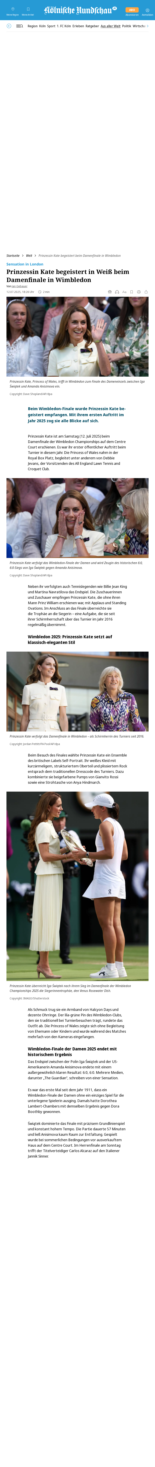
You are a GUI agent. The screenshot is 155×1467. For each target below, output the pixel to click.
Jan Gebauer (19, 286)
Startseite (13, 255)
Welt (29, 255)
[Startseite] (80, 10)
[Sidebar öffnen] (20, 26)
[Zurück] (9, 25)
